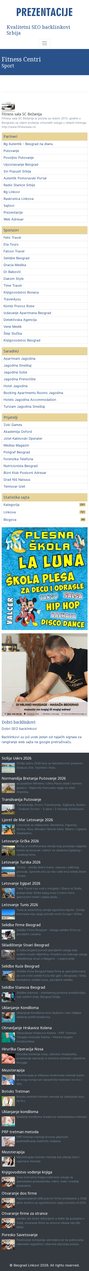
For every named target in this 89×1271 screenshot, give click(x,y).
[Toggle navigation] (44, 43)
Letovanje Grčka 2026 (20, 840)
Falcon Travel (14, 251)
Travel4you (12, 299)
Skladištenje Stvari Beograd (25, 944)
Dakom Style (14, 278)
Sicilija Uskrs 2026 (16, 758)
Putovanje (11, 151)
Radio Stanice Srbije (19, 185)
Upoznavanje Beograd (21, 164)
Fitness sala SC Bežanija (22, 113)
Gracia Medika (15, 265)
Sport (8, 65)
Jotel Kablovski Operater (23, 438)
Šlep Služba (13, 333)
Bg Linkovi (12, 192)
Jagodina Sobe (15, 372)
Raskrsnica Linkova (19, 199)
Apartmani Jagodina (19, 358)
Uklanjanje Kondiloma (20, 1007)
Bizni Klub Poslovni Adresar (25, 473)
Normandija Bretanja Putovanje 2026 (34, 778)
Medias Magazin (16, 445)
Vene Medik (13, 326)
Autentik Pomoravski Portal (25, 178)
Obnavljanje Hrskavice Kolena (27, 1027)
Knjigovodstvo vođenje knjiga (27, 1171)
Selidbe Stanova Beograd (23, 987)
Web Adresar (14, 219)
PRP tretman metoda (20, 1131)
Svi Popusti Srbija (17, 171)
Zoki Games (13, 425)
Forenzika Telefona (18, 459)
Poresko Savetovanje (20, 1234)
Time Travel (13, 285)
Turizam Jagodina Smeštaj (24, 406)
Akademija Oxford (18, 431)
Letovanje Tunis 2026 (20, 904)
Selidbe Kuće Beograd (20, 966)
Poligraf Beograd (17, 452)
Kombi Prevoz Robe (19, 306)
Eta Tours (11, 244)
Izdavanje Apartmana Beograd (27, 313)
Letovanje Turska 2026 (21, 862)
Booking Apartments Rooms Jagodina (33, 393)
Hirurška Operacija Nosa (22, 1048)
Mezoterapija (13, 1070)
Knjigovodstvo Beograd (22, 340)
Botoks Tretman (16, 1091)
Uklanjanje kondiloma (20, 1111)
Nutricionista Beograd (21, 466)
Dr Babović (12, 272)
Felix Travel (12, 237)
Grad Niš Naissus (17, 479)
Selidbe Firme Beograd (21, 924)
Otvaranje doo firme (19, 1193)
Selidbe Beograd (16, 258)
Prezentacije (13, 212)
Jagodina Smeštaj (17, 365)
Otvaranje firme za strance (25, 1213)
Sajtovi (9, 205)
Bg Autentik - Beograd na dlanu (28, 144)
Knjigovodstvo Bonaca (21, 292)
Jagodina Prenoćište (20, 379)
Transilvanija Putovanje (21, 799)
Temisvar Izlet (14, 486)
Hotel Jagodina (16, 386)
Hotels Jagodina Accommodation (30, 400)
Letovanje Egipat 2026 (21, 883)
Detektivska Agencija (20, 320)
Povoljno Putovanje (19, 157)
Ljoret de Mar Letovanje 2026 (27, 819)
